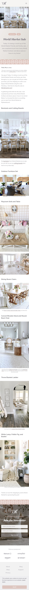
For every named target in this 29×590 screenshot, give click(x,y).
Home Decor (12, 34)
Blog (21, 566)
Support (21, 569)
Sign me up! (14, 535)
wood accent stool (13, 369)
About (8, 566)
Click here (5, 196)
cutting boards (18, 163)
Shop (8, 569)
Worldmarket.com (6, 88)
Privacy (8, 572)
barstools (6, 161)
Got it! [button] (14, 587)
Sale (19, 34)
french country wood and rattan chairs (12, 310)
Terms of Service (15, 539)
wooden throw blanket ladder (18, 429)
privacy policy (12, 71)
